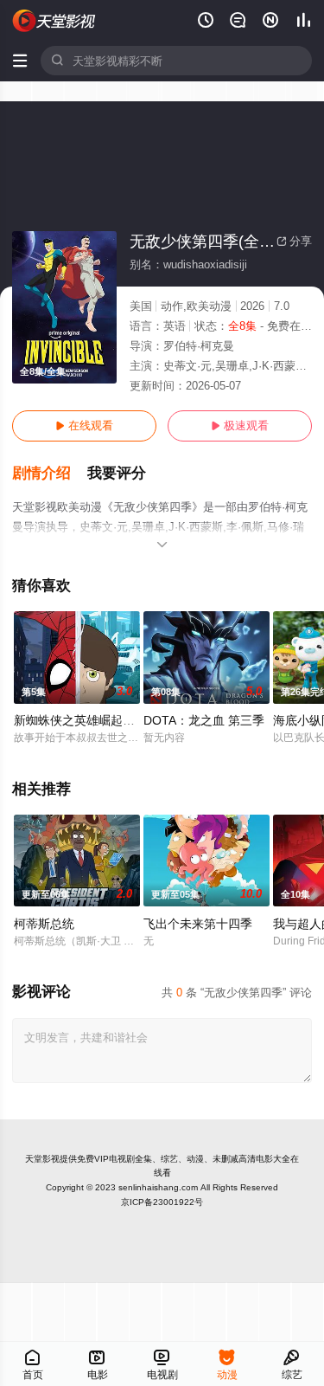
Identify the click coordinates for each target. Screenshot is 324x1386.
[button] (49, 473)
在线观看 (84, 425)
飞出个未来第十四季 (197, 924)
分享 (294, 241)
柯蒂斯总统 (44, 924)
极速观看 (240, 425)
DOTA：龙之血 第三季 (203, 720)
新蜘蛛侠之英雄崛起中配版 (86, 720)
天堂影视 (42, 1159)
